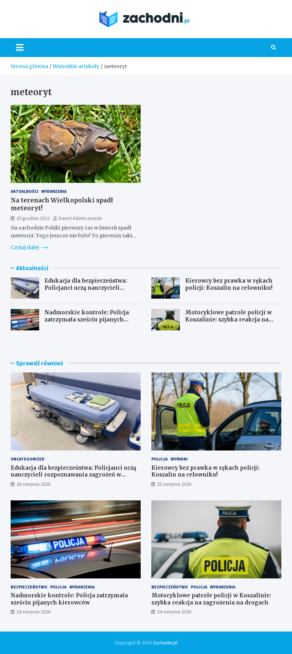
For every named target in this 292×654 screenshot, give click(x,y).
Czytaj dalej (25, 247)
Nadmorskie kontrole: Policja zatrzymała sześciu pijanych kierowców (87, 319)
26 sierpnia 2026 (33, 484)
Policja (159, 459)
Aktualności (24, 191)
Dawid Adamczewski (80, 218)
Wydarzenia (54, 191)
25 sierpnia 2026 (174, 484)
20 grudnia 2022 (32, 218)
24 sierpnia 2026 (33, 611)
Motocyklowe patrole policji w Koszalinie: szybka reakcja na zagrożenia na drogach (228, 319)
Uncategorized (28, 459)
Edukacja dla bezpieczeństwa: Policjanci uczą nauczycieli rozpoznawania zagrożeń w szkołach (86, 291)
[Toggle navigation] (20, 47)
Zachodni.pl (165, 642)
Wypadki (179, 459)
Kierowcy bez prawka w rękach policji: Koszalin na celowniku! (228, 284)
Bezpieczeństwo (29, 586)
